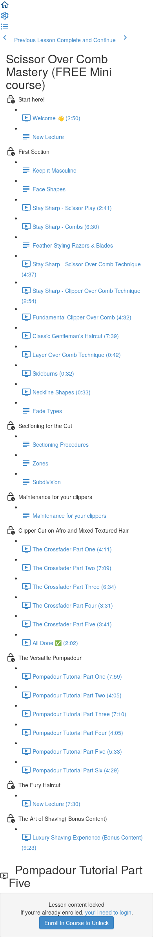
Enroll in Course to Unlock (76, 923)
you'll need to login (108, 912)
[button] (4, 7)
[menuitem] (4, 18)
